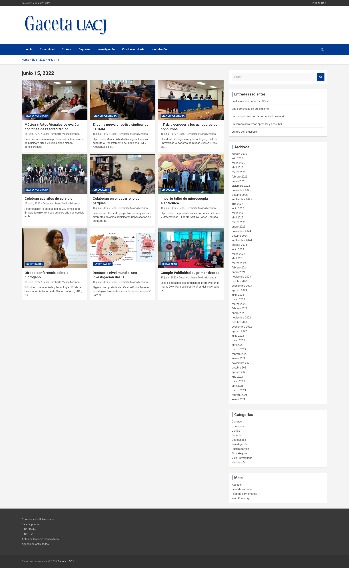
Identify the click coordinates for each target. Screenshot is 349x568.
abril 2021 (237, 385)
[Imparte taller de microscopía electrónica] (191, 174)
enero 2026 (238, 181)
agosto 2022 (239, 331)
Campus (237, 421)
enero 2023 (238, 313)
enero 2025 (238, 226)
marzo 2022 (239, 349)
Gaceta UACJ (66, 561)
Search (320, 77)
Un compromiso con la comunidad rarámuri (258, 116)
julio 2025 (237, 204)
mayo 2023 (238, 299)
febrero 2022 (239, 354)
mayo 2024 (238, 254)
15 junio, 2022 (32, 133)
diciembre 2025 (241, 185)
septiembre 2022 (242, 326)
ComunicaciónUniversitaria (38, 519)
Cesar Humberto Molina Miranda (61, 133)
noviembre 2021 (241, 363)
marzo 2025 (239, 222)
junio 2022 (238, 335)
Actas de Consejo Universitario (40, 539)
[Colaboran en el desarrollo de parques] (123, 174)
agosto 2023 (239, 290)
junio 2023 (238, 294)
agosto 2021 (239, 372)
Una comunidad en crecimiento (250, 108)
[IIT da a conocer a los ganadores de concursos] (191, 100)
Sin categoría (239, 453)
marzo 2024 (239, 263)
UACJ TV (27, 534)
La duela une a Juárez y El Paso (251, 101)
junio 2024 (238, 249)
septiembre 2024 (242, 240)
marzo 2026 (239, 172)
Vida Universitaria (133, 49)
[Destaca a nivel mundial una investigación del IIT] (123, 248)
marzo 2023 (239, 304)
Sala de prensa (30, 524)
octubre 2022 (240, 322)
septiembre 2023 (242, 285)
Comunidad (47, 49)
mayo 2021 (238, 381)
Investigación (106, 49)
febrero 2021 (239, 394)
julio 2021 (237, 376)
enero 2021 (238, 399)
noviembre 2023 (241, 276)
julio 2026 (237, 158)
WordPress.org (241, 498)
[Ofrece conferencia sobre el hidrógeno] (55, 248)
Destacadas (169, 264)
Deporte (236, 435)
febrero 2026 (239, 176)
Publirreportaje (240, 449)
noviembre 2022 (241, 317)
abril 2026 (237, 167)
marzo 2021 (239, 390)
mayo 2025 (238, 213)
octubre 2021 (240, 367)
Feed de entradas (242, 489)
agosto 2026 (239, 154)
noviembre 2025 (241, 190)
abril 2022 (237, 344)
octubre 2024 (240, 235)
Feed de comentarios (244, 493)
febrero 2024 (239, 267)
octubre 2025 (240, 194)
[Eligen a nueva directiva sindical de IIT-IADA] (123, 100)
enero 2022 (238, 358)
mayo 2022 (238, 340)
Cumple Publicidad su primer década (190, 273)
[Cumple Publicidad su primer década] (191, 248)
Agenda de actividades (35, 544)
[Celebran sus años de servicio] (55, 174)
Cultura (66, 49)
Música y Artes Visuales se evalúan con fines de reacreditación (52, 126)
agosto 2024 (239, 244)
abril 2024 (237, 258)
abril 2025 (237, 217)
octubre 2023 (240, 281)
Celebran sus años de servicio (48, 198)
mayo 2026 (238, 163)
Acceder (237, 484)
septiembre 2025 (242, 199)
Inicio (29, 49)
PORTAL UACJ (319, 3)
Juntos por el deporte (245, 131)
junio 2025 (238, 208)
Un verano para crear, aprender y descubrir (257, 124)
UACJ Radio (29, 529)
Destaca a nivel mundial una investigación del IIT (115, 275)
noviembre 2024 (241, 231)
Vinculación (159, 49)
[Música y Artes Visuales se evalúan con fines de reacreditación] (55, 100)
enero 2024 (238, 272)
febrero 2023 (239, 308)
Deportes (84, 49)
